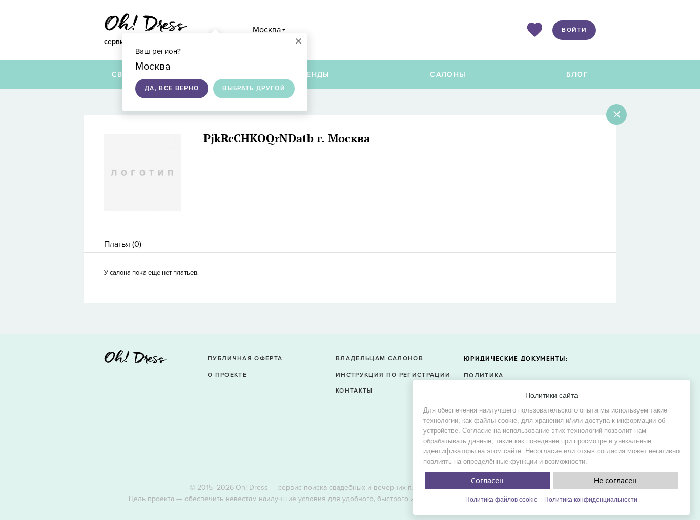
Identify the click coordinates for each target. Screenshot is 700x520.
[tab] (122, 244)
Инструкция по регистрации (393, 375)
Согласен (487, 480)
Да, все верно (172, 88)
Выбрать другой (253, 88)
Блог (577, 74)
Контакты (354, 391)
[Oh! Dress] (135, 360)
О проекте (227, 375)
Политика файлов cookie (501, 499)
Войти (574, 30)
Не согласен (615, 480)
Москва (267, 30)
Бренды (313, 74)
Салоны (448, 74)
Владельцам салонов (379, 358)
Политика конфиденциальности (590, 499)
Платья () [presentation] (122, 244)
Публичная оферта (245, 358)
